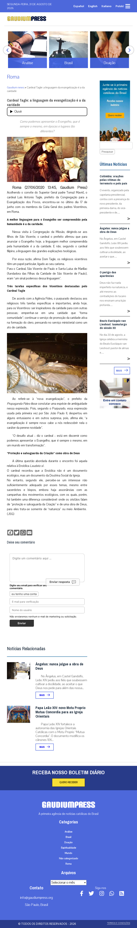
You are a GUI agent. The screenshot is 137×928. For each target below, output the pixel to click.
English (92, 6)
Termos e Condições (118, 923)
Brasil (68, 837)
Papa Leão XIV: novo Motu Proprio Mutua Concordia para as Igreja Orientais (60, 712)
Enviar (22, 623)
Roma (13, 76)
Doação (68, 842)
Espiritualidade (68, 847)
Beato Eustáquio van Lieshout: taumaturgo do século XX (113, 324)
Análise (68, 831)
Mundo (68, 853)
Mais (42, 695)
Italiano (106, 6)
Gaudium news (15, 87)
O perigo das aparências (108, 274)
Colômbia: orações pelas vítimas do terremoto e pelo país (113, 180)
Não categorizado (68, 858)
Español (78, 6)
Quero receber (68, 782)
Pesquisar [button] (107, 151)
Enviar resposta (60, 582)
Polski (120, 6)
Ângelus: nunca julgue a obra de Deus (59, 666)
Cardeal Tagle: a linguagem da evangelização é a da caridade (46, 102)
